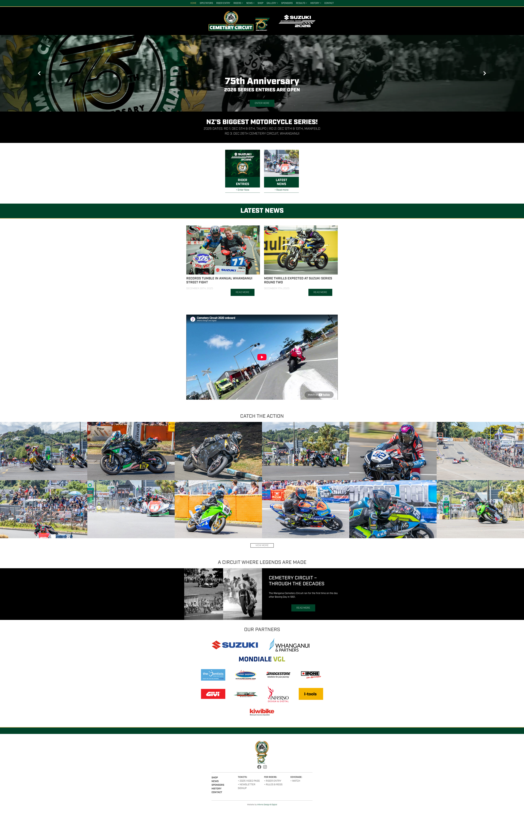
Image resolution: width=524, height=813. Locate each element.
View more (262, 545)
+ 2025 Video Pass (249, 781)
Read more (242, 292)
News (249, 3)
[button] (39, 73)
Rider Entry (223, 3)
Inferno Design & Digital (267, 804)
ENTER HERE (262, 103)
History (314, 3)
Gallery (271, 3)
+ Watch (295, 781)
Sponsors (287, 3)
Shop (260, 3)
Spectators (206, 3)
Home (193, 3)
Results (300, 3)
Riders (237, 3)
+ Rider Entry (272, 781)
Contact (329, 3)
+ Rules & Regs (273, 784)
